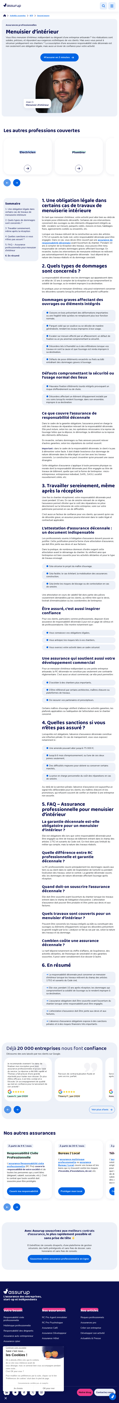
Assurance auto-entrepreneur (18, 1336)
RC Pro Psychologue (52, 1322)
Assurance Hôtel (50, 1338)
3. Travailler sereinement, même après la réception (17, 230)
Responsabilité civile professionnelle (13, 1319)
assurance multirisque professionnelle (71, 1161)
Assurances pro (88, 1322)
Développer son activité (93, 1333)
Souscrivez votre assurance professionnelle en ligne (59, 1258)
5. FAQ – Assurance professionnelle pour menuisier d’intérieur (20, 247)
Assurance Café (50, 1327)
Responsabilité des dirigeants (18, 1330)
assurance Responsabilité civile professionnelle (25, 1165)
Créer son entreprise (91, 1327)
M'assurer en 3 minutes (57, 57)
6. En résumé (12, 255)
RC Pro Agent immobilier (54, 1317)
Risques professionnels (92, 1317)
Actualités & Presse (91, 1338)
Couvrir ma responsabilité (23, 1191)
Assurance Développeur (54, 1333)
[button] (12, 5)
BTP (31, 16)
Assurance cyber (11, 1341)
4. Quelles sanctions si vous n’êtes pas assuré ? (19, 238)
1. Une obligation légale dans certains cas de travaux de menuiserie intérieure (20, 212)
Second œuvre (43, 16)
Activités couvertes (18, 16)
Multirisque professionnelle (17, 1325)
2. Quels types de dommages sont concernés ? (20, 222)
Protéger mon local (71, 1191)
